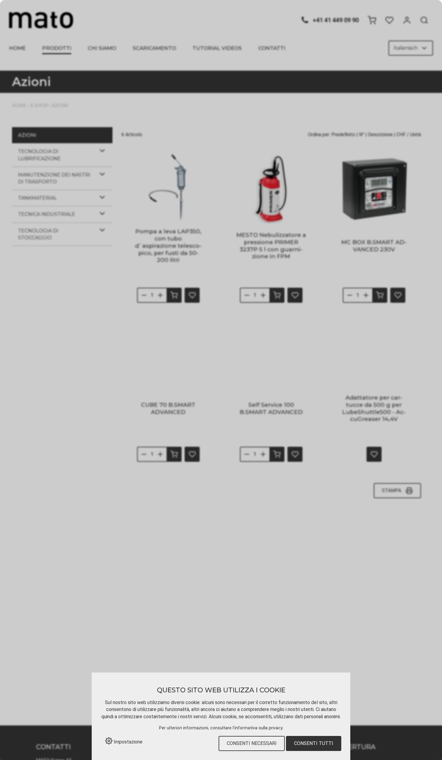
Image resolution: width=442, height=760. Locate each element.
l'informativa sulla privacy (257, 728)
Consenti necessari (252, 743)
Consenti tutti (313, 743)
